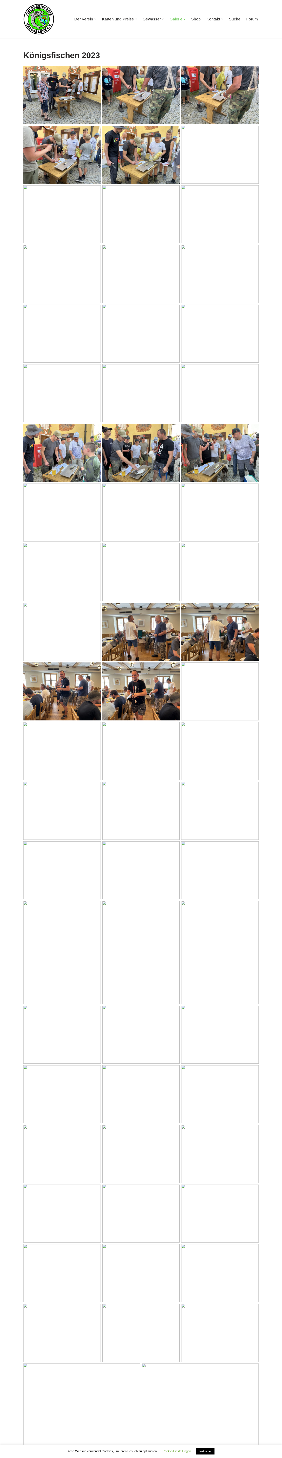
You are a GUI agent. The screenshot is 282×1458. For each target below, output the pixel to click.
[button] (95, 19)
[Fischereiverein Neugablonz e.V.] (38, 19)
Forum (252, 19)
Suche (235, 19)
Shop (196, 19)
